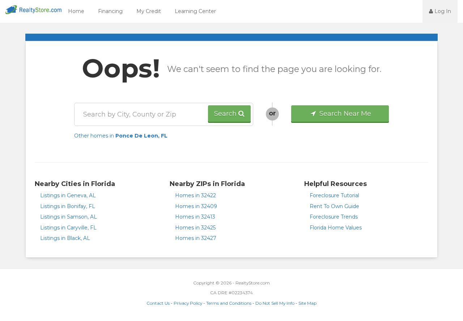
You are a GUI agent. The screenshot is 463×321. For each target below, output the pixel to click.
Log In (442, 11)
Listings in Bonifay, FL (67, 206)
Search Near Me (344, 114)
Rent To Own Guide (334, 206)
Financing (110, 11)
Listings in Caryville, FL (68, 227)
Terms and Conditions (228, 303)
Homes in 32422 (195, 195)
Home (76, 11)
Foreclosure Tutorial (334, 195)
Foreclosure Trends (334, 217)
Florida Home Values (336, 227)
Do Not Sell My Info (274, 303)
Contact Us (158, 303)
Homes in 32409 (196, 206)
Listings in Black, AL (65, 238)
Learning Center (195, 11)
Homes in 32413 (195, 217)
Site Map (307, 303)
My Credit (148, 11)
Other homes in (120, 135)
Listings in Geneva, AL (68, 195)
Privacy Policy (188, 303)
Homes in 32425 (195, 227)
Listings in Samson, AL (68, 217)
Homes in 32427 (195, 238)
